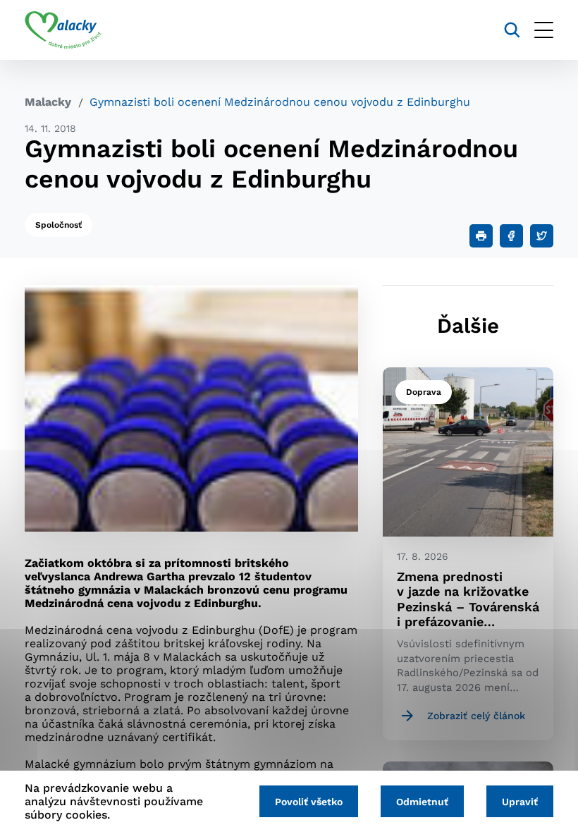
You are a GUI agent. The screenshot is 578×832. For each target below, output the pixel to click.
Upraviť (520, 801)
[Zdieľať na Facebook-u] (511, 235)
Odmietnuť (422, 801)
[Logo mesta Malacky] (63, 30)
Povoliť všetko (309, 801)
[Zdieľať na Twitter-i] (541, 235)
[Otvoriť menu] (543, 30)
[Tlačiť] (481, 235)
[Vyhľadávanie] (512, 30)
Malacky (48, 102)
